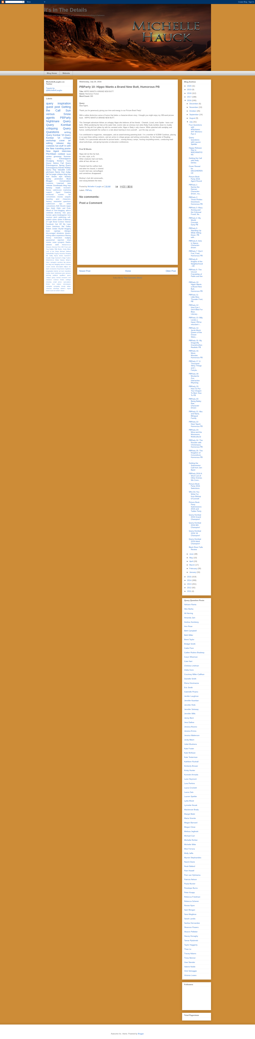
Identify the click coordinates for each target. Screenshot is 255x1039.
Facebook (50, 224)
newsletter (57, 201)
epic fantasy (65, 176)
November (194, 107)
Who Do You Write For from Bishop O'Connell (195, 495)
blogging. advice (64, 210)
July (191, 122)
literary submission (54, 190)
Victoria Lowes (190, 975)
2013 (189, 584)
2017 (189, 97)
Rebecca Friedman (192, 897)
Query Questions (58, 130)
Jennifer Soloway (191, 709)
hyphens (68, 269)
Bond (55, 222)
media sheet (50, 273)
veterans (49, 288)
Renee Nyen (189, 905)
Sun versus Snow (58, 112)
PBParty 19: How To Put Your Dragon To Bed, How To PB (195, 390)
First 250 (61, 247)
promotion (59, 179)
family (48, 179)
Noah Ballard (189, 866)
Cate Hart (188, 661)
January (193, 572)
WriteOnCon (50, 260)
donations (60, 233)
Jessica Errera (190, 731)
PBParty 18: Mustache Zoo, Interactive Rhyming (194, 378)
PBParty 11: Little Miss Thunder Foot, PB (196, 298)
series (54, 220)
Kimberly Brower (191, 766)
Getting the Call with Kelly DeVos (195, 160)
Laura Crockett (190, 788)
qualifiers (62, 275)
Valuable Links (64, 170)
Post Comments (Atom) (133, 278)
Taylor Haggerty (190, 945)
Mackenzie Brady (191, 810)
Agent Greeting (63, 192)
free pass (67, 213)
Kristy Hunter (189, 770)
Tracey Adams (190, 953)
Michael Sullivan (65, 251)
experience (60, 235)
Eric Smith (188, 687)
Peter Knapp (189, 892)
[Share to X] (126, 186)
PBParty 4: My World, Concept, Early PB (195, 221)
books (54, 176)
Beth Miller (188, 635)
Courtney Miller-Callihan (194, 674)
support (49, 192)
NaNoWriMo (50, 253)
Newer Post (84, 271)
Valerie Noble (189, 967)
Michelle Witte (190, 844)
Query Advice (52, 163)
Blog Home (52, 73)
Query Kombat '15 (55, 135)
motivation (58, 238)
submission (50, 204)
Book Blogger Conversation (58, 180)
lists (69, 215)
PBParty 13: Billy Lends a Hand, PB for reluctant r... (196, 321)
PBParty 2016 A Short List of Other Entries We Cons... (195, 476)
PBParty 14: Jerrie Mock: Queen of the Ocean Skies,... (195, 332)
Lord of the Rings (52, 251)
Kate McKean (190, 753)
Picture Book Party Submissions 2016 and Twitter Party (195, 506)
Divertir (63, 206)
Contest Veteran (64, 222)
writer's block (60, 290)
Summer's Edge (60, 258)
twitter (69, 286)
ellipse (66, 266)
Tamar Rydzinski (191, 940)
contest (61, 154)
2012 (189, 588)
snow (54, 242)
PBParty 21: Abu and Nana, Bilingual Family (196, 414)
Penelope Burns (191, 888)
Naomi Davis (189, 862)
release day (63, 143)
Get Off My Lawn (63, 224)
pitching (48, 275)
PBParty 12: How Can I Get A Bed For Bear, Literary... (196, 309)
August (192, 118)
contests (50, 146)
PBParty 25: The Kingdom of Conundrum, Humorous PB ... (196, 455)
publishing (62, 217)
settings (68, 279)
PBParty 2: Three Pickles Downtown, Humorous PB (196, 200)
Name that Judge (63, 172)
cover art (65, 140)
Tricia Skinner (190, 958)
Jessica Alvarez (190, 727)
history (48, 238)
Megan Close (189, 827)
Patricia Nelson (190, 879)
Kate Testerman (190, 757)
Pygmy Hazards (59, 253)
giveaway (57, 156)
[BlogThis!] (123, 186)
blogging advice (60, 264)
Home (128, 271)
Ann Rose (188, 626)
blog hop (67, 185)
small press (57, 282)
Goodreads (58, 185)
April (191, 561)
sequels (68, 197)
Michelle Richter (191, 840)
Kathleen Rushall (191, 761)
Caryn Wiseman (191, 657)
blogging (67, 229)
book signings (53, 231)
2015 (189, 577)
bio (47, 264)
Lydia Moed (189, 801)
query (49, 103)
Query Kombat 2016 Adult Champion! (195, 541)
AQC (58, 206)
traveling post (52, 199)
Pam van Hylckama (192, 875)
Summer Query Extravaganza (58, 157)
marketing (67, 190)
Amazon (48, 247)
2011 (189, 591)
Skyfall (60, 229)
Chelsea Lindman (191, 666)
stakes (59, 284)
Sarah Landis (189, 919)
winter (60, 220)
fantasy (49, 201)
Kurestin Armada (191, 775)
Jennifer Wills (189, 713)
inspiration (64, 103)
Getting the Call (58, 108)
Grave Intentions (53, 226)
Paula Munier (189, 884)
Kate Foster (189, 748)
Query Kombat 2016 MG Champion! (195, 525)
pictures (68, 273)
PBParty (88, 190)
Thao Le (187, 949)
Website (66, 73)
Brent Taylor (189, 639)
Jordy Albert (67, 249)
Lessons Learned (55, 183)
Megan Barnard (190, 823)
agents (50, 117)
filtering (68, 235)
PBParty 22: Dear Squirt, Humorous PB (196, 424)
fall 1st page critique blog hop (58, 174)
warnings (56, 288)
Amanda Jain (189, 618)
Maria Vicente (190, 818)
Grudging (50, 161)
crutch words (50, 266)
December (194, 104)
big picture (67, 262)
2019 (189, 89)
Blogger (141, 1034)
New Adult (50, 208)
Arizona (54, 247)
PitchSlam (51, 154)
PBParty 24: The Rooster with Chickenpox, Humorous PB (196, 443)
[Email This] (121, 186)
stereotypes (67, 284)
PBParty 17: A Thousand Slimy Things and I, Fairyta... (195, 365)
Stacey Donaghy (191, 936)
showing (48, 282)
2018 (189, 93)
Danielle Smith (190, 679)
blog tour (51, 264)
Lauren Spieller (190, 796)
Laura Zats (188, 792)
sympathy (57, 286)
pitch (55, 217)
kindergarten (62, 215)
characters (67, 199)
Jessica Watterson (191, 735)
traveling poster (63, 148)
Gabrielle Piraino (191, 692)
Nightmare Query (58, 121)
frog (58, 269)
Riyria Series (58, 255)
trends (63, 286)
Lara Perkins (189, 783)
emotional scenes (55, 195)
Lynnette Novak (190, 805)
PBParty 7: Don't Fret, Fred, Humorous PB (196, 253)
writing (67, 132)
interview (66, 151)
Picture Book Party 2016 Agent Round (195, 179)
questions (67, 201)
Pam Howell (189, 871)
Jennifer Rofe (190, 705)
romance (49, 279)
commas (68, 264)
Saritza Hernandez (192, 923)
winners (49, 245)
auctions (60, 262)
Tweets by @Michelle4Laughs (54, 89)
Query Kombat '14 (58, 136)
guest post (53, 107)
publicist (55, 275)
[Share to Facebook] (129, 186)
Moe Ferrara (189, 849)
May (191, 558)
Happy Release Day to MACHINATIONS (195, 151)
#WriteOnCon (66, 245)
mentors (49, 217)
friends (61, 168)
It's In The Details (65, 10)
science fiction (59, 279)
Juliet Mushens (190, 744)
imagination (49, 271)
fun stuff (59, 146)
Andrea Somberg (191, 622)
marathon (68, 271)
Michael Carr (189, 836)
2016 (189, 100)
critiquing (52, 128)
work (57, 245)
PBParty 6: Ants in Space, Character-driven (195, 244)
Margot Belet (189, 814)
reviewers (67, 188)
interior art (57, 271)
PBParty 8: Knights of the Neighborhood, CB (196, 262)
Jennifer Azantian (191, 700)
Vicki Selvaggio (190, 971)
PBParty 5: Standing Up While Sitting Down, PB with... (195, 232)
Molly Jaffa (188, 853)
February (193, 568)
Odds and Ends (64, 208)
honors (62, 269)
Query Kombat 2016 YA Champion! (195, 533)
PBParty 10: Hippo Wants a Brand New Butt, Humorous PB (196, 286)
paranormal (50, 240)
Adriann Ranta (190, 604)
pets (63, 273)
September (194, 114)
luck (62, 271)
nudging (68, 238)
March (192, 565)
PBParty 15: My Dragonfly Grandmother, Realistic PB (196, 343)
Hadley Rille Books (55, 249)
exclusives (53, 269)
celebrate (49, 213)
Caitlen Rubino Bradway (194, 652)
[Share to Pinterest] (131, 186)
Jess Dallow (189, 722)
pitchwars (50, 172)
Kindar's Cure (64, 161)
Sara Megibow (190, 914)
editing (49, 143)
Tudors (68, 258)
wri (55, 290)
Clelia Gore (189, 670)
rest (69, 277)
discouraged (50, 233)
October (193, 111)
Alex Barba (188, 609)
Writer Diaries (60, 260)
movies (60, 197)
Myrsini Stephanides (192, 858)
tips (60, 204)
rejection (61, 240)
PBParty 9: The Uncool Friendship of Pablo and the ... (196, 274)
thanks (68, 242)
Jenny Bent (189, 718)
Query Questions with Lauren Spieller (195, 140)
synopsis (61, 242)
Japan (68, 206)
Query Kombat (58, 124)
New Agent (52, 151)
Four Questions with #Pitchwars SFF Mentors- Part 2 (196, 129)
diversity (58, 213)
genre (54, 215)
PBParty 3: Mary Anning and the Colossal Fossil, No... (196, 211)
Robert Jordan (51, 229)
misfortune (58, 273)
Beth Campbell (190, 631)
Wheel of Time (52, 210)
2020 (189, 86)
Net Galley (66, 226)
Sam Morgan (189, 910)
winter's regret (66, 288)
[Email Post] (116, 187)
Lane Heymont (190, 779)
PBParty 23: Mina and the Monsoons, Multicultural (195, 433)
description (59, 266)
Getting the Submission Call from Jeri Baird (195, 466)
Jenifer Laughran (191, 696)
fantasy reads (53, 188)
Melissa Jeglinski (191, 831)
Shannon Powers (191, 927)
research (64, 277)
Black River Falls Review (196, 548)
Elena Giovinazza (191, 683)
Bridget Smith (190, 644)
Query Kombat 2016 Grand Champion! (195, 517)
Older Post (171, 271)
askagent (53, 262)
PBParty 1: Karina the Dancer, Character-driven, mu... (195, 189)
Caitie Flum (189, 648)
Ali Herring (188, 613)
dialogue (67, 231)
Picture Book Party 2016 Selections (194, 486)
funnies (49, 215)
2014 (189, 580)
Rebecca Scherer (191, 901)
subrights (49, 286)
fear (47, 176)
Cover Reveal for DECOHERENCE (196, 169)
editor (54, 235)
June (191, 554)
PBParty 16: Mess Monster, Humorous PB (196, 354)
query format (56, 277)
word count (49, 290)
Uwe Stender (189, 962)
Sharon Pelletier (191, 932)
